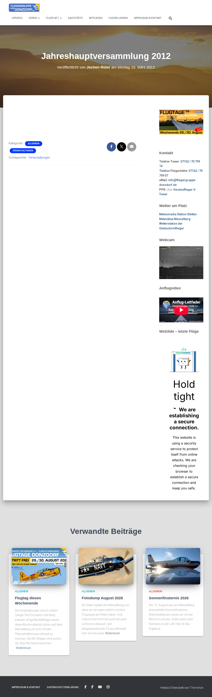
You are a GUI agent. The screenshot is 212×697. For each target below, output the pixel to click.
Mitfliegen (95, 18)
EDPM (92, 687)
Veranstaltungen (23, 150)
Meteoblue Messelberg (174, 219)
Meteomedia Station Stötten (178, 214)
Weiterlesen (23, 648)
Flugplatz (53, 18)
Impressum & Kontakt (147, 18)
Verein (33, 18)
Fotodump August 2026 (102, 598)
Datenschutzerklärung (63, 687)
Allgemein (33, 143)
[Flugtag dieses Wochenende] (39, 566)
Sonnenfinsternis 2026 (169, 598)
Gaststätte (75, 18)
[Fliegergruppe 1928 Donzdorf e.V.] (24, 7)
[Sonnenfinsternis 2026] (173, 566)
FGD (85, 687)
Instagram (108, 687)
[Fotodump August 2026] (106, 566)
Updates (17, 18)
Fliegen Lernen (118, 18)
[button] (39, 18)
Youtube (100, 687)
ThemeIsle (196, 687)
